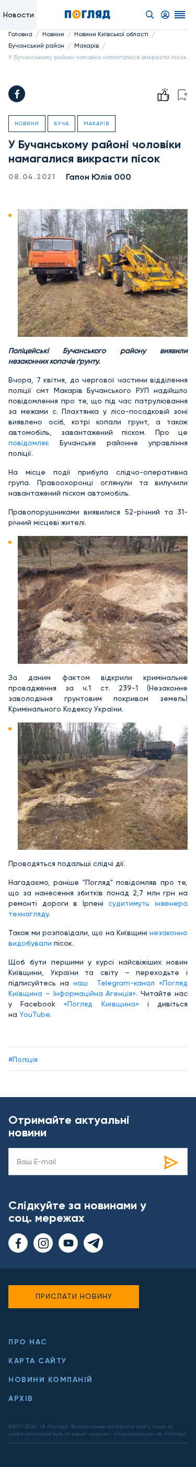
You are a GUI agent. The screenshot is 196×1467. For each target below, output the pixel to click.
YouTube (34, 1014)
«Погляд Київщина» (101, 1004)
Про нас (28, 1342)
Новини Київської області (111, 34)
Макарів (86, 45)
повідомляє (28, 443)
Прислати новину (74, 1296)
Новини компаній (50, 1379)
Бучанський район (36, 45)
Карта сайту (37, 1360)
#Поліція (23, 1059)
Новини (53, 34)
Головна (20, 34)
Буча (61, 123)
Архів (20, 1398)
